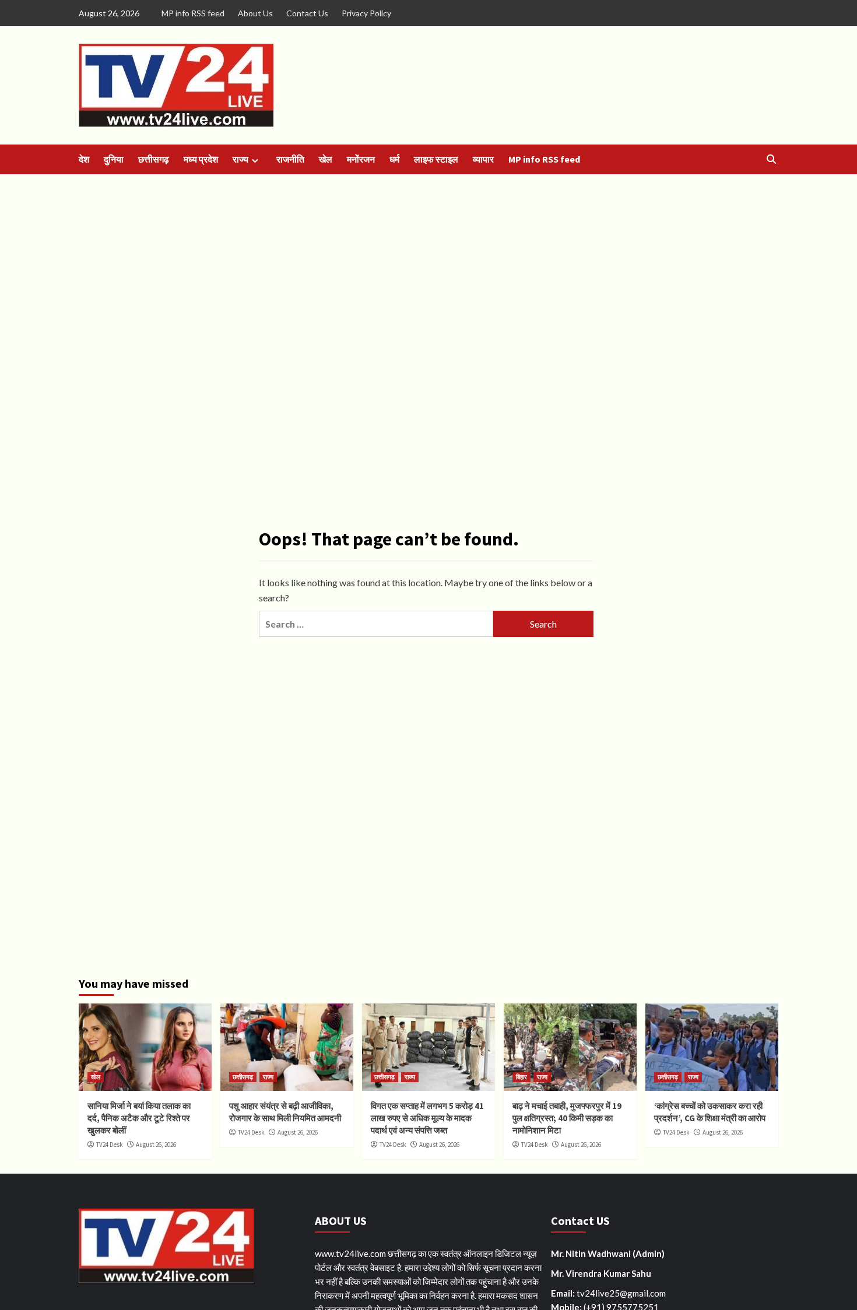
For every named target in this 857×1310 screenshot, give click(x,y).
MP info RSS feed (192, 13)
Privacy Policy (366, 13)
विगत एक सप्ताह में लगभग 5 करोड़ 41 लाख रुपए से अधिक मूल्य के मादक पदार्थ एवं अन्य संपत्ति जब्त (427, 1118)
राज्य (240, 159)
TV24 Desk (109, 1144)
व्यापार (483, 159)
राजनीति (290, 159)
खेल (325, 159)
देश (84, 159)
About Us (255, 13)
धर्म (394, 159)
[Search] (771, 159)
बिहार (521, 1077)
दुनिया (114, 159)
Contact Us (307, 13)
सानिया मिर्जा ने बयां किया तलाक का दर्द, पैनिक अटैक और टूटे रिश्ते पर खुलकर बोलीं (139, 1118)
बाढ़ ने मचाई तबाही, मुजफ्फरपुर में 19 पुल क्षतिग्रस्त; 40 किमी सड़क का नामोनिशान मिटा (566, 1118)
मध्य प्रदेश (201, 159)
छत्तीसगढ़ (153, 159)
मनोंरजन (361, 159)
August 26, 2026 (156, 1144)
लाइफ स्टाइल (436, 159)
